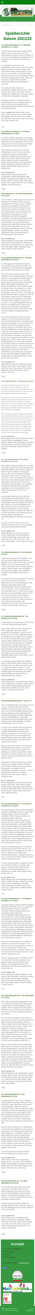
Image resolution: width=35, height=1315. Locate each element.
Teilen (5, 1268)
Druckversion (7, 1308)
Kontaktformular (23, 1263)
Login (31, 1308)
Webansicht (30, 1310)
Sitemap (14, 1308)
